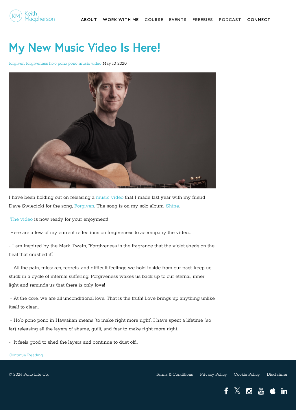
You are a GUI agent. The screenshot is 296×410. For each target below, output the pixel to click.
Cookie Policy (247, 374)
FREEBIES (203, 19)
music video (90, 63)
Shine (172, 206)
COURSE (154, 19)
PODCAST (230, 19)
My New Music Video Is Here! (84, 47)
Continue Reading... (27, 355)
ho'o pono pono (63, 63)
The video (21, 219)
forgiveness (37, 63)
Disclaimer (277, 374)
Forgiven (84, 206)
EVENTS (178, 19)
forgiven (17, 63)
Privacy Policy (213, 374)
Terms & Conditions (174, 374)
